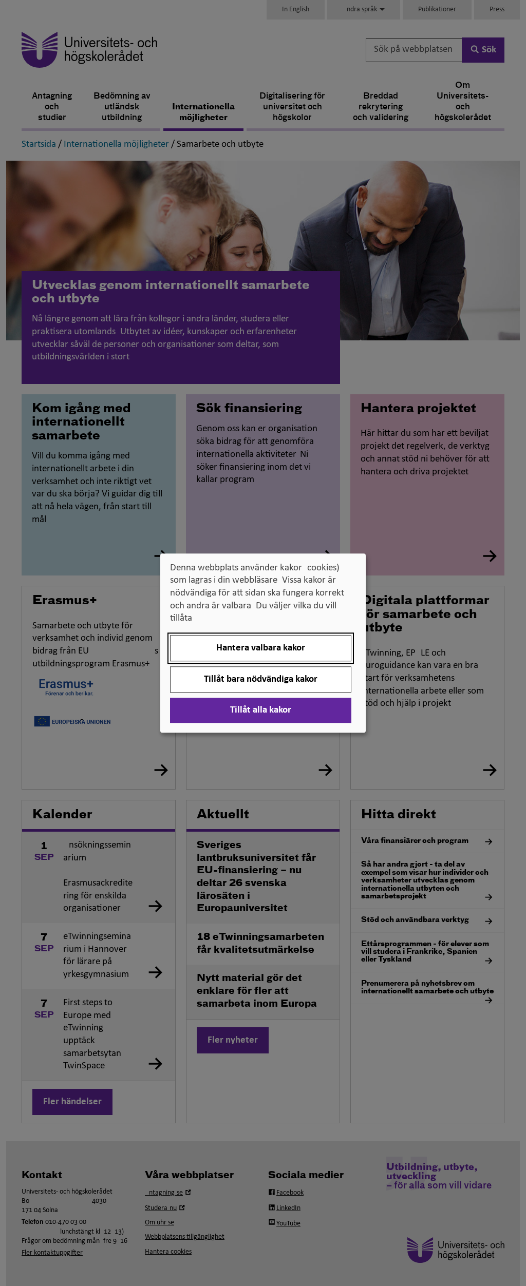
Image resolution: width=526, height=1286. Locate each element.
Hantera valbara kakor (260, 648)
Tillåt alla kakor (260, 710)
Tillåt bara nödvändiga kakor (260, 679)
